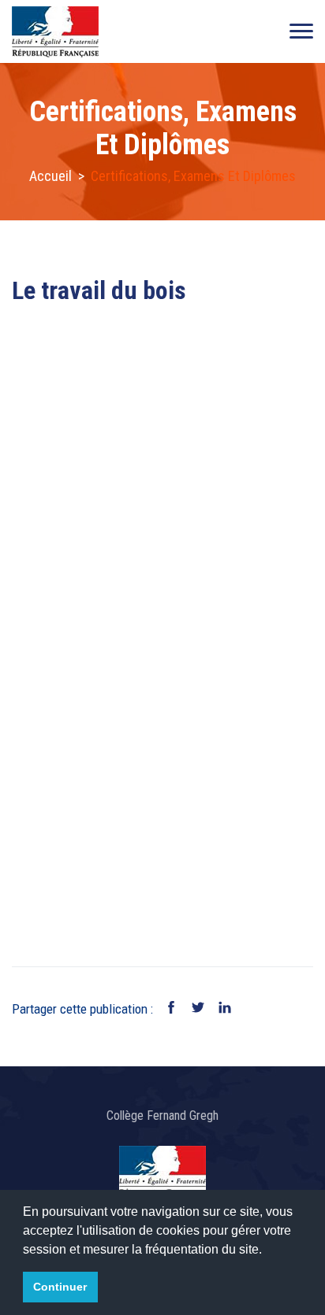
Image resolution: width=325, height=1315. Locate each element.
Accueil (50, 176)
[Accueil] (55, 31)
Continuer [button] (60, 1286)
